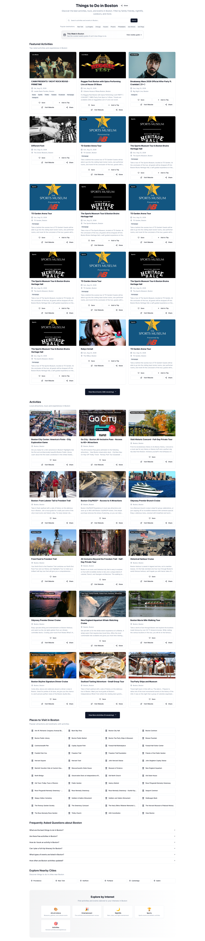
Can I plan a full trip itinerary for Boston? (45, 848)
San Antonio (131, 27)
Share (126, 5)
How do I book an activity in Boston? (44, 842)
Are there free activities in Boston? (43, 836)
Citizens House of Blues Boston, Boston (97, 91)
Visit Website (49, 107)
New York (80, 27)
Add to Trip (66, 103)
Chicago (98, 27)
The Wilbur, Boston (89, 356)
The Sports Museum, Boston (143, 156)
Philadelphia (121, 27)
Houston (105, 27)
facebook (62, 94)
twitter (47, 94)
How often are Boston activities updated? (46, 861)
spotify (40, 94)
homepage (70, 94)
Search (134, 20)
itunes (34, 94)
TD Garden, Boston (90, 153)
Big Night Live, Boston (140, 91)
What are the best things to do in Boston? (46, 830)
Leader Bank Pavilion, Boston (44, 91)
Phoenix (113, 27)
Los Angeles (89, 27)
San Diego (141, 27)
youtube (53, 94)
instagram (35, 97)
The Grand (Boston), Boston (43, 153)
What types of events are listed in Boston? (46, 854)
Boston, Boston (39, 446)
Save (43, 103)
